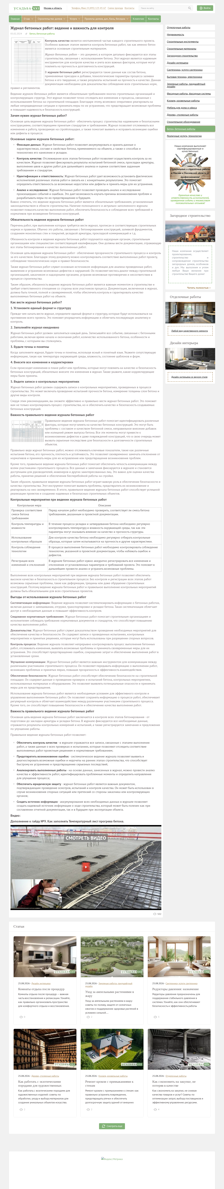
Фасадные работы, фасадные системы (189, 93)
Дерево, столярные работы (182, 114)
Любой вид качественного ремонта (189, 330)
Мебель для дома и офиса (182, 107)
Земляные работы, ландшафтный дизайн (186, 85)
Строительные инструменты (183, 41)
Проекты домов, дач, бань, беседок (105, 18)
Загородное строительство (182, 55)
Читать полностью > (199, 287)
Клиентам (138, 18)
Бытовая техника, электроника (184, 76)
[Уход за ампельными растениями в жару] (112, 956)
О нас (27, 18)
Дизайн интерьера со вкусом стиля (189, 376)
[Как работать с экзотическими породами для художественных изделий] (45, 1049)
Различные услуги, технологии (184, 136)
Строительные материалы (181, 48)
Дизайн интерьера (177, 62)
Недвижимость (175, 34)
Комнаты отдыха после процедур (41, 989)
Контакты (129, 8)
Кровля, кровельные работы (183, 100)
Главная (15, 18)
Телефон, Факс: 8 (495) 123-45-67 (88, 8)
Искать (189, 8)
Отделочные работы (178, 27)
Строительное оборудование (183, 121)
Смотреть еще (114, 1125)
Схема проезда (115, 8)
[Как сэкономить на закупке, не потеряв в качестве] (179, 1049)
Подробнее (64, 1016)
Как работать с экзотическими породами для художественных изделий (39, 1085)
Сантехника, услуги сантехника (185, 69)
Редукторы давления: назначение (175, 989)
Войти (207, 8)
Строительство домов (50, 18)
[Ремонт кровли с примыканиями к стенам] (112, 1049)
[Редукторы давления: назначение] (179, 956)
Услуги (74, 18)
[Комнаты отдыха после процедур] (45, 956)
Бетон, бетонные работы (42, 33)
